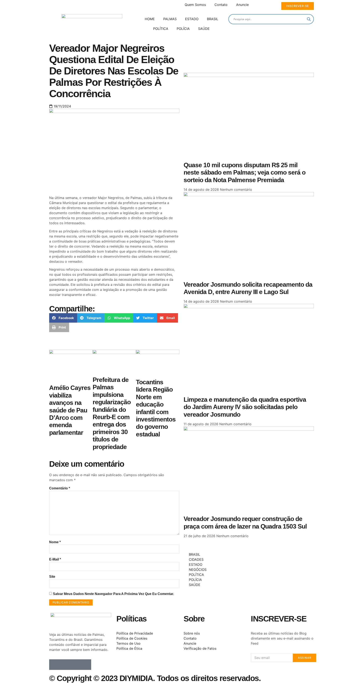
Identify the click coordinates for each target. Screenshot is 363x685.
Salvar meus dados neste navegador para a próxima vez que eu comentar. (113, 594)
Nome (55, 542)
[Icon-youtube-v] (86, 664)
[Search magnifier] (309, 19)
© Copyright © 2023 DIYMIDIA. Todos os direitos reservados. (155, 678)
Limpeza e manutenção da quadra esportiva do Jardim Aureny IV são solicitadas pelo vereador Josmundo (245, 407)
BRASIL (212, 19)
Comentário (59, 488)
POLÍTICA (160, 28)
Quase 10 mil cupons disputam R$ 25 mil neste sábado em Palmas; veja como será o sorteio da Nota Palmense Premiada (244, 172)
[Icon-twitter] (65, 664)
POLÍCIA (183, 28)
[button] (63, 318)
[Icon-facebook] (54, 664)
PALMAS (170, 19)
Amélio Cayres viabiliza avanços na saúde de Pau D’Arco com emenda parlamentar (70, 410)
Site (52, 576)
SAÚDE (204, 28)
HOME (150, 19)
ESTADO (192, 19)
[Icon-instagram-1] (75, 664)
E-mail (55, 559)
